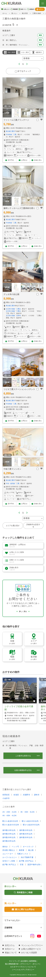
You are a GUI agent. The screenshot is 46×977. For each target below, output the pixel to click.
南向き (5, 847)
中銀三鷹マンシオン (12, 469)
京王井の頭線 (10, 309)
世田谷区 (6, 795)
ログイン (40, 9)
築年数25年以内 (25, 834)
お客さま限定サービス (31, 949)
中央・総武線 (10, 483)
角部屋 (21, 850)
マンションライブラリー (32, 945)
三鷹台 (18, 309)
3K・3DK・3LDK (27, 812)
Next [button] (42, 93)
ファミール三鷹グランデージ (16, 120)
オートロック (28, 847)
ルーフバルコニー (9, 857)
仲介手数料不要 (27, 857)
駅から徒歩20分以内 (31, 825)
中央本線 (9, 134)
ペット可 (15, 847)
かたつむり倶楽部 (29, 953)
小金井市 (6, 798)
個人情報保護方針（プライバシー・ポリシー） (23, 964)
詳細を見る (38, 160)
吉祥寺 (18, 315)
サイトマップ (14, 961)
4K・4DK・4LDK (9, 815)
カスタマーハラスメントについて (23, 967)
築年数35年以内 (25, 837)
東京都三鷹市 (10, 131)
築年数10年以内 (8, 830)
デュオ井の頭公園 (11, 294)
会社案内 (24, 961)
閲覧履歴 (15, 9)
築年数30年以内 (8, 837)
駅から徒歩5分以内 (10, 821)
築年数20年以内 (8, 834)
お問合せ (24, 160)
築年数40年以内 (8, 841)
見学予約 (11, 160)
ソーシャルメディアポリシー (23, 970)
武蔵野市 (26, 795)
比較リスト (23, 9)
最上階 (31, 850)
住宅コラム (10, 945)
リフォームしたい (12, 920)
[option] (23, 92)
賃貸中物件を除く (34, 865)
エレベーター (7, 854)
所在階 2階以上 (8, 850)
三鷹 (14, 134)
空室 (21, 865)
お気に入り (7, 9)
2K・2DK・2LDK (9, 812)
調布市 (36, 795)
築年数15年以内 (25, 830)
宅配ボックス (22, 854)
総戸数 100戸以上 (26, 861)
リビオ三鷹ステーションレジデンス (19, 389)
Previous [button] (4, 93)
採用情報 (32, 961)
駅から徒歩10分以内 (30, 821)
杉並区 (16, 795)
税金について (11, 953)
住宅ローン (10, 949)
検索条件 (31, 9)
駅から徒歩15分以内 (10, 825)
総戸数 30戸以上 (9, 865)
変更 (40, 35)
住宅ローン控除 (8, 861)
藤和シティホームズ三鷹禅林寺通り (19, 208)
